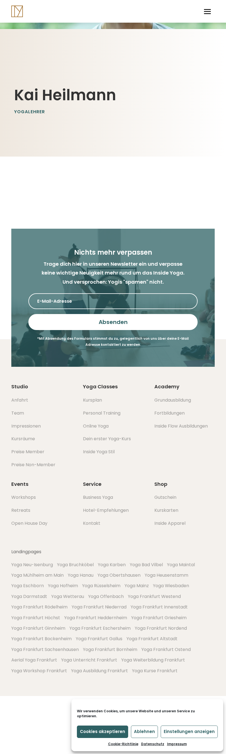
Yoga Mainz (137, 585)
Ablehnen (144, 731)
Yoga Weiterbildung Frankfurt (153, 660)
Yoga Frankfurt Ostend (166, 649)
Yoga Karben (112, 564)
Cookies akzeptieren (102, 731)
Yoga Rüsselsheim (101, 585)
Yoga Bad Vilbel (146, 564)
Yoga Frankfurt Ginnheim (38, 628)
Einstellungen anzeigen (189, 731)
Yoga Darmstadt (29, 596)
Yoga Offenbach (106, 596)
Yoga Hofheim (63, 585)
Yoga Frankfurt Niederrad (99, 607)
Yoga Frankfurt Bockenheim (41, 639)
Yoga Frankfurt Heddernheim (95, 618)
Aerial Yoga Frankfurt (34, 660)
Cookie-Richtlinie (123, 744)
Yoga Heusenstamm (166, 575)
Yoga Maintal (181, 564)
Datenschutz (152, 744)
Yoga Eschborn (27, 585)
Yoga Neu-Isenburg (32, 564)
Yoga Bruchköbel (75, 564)
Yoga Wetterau (67, 596)
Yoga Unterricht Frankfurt (89, 660)
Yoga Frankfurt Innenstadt (159, 607)
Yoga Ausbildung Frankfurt (99, 671)
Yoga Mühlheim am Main (37, 575)
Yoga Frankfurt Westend (154, 596)
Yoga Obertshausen (119, 575)
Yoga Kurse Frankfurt (154, 671)
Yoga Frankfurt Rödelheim (39, 607)
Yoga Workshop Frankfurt (39, 671)
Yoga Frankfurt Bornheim (110, 649)
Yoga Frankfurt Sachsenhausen (45, 649)
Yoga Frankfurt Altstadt (152, 639)
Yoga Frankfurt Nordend (161, 628)
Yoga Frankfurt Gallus (99, 639)
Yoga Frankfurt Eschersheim (100, 628)
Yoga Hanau (80, 575)
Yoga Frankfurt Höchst (35, 618)
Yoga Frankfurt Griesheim (159, 618)
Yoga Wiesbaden (171, 585)
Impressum (177, 744)
